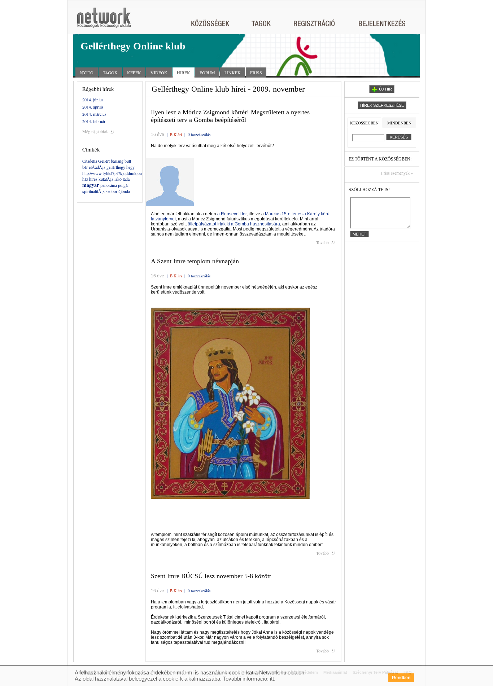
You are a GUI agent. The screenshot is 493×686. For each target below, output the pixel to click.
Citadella (89, 161)
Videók (158, 72)
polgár (123, 185)
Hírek (183, 72)
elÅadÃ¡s (97, 167)
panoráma (108, 185)
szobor (111, 191)
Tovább (322, 242)
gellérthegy (115, 167)
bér (85, 167)
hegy (130, 167)
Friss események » (397, 173)
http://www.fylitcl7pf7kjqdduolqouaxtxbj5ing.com (125, 173)
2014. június (93, 99)
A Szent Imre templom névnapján (195, 261)
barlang (117, 161)
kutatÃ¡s (106, 179)
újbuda (124, 191)
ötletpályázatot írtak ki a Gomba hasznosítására (234, 224)
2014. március (94, 114)
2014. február (93, 121)
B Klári (176, 134)
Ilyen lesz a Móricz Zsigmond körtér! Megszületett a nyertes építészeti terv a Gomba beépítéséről (230, 116)
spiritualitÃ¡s (93, 191)
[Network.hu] (104, 21)
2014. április (93, 107)
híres (93, 179)
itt (272, 679)
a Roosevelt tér (232, 213)
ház (85, 179)
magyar (90, 185)
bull (128, 161)
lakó (118, 179)
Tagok (110, 72)
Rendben (401, 677)
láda (126, 179)
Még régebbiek (95, 131)
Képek (134, 72)
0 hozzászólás (199, 134)
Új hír (385, 89)
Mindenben (399, 123)
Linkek (232, 72)
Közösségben (364, 123)
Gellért (104, 161)
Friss (256, 72)
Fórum (207, 72)
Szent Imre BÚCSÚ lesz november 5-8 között (211, 576)
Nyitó (86, 72)
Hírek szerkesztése (382, 105)
